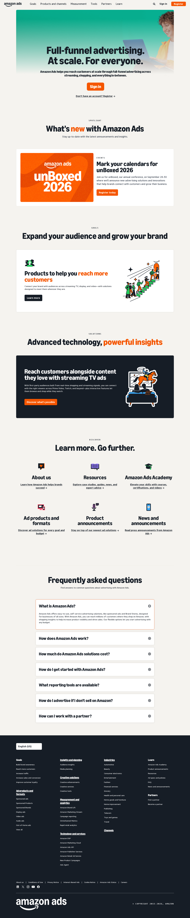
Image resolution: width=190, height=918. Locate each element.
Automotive (109, 764)
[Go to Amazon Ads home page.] (41, 903)
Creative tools (66, 791)
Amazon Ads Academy (157, 764)
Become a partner (155, 804)
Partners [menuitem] (153, 795)
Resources (152, 773)
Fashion (107, 782)
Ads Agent (64, 865)
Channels (109, 830)
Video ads (20, 816)
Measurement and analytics (69, 801)
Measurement (79, 3)
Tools (94, 3)
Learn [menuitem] (151, 760)
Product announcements (158, 769)
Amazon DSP (65, 838)
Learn (119, 3)
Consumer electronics (113, 773)
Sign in (163, 3)
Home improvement (112, 804)
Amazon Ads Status (108, 882)
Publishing (108, 808)
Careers (124, 882)
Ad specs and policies (156, 778)
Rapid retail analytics (68, 825)
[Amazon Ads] (11, 4)
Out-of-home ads (23, 825)
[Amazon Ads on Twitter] (22, 887)
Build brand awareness (25, 764)
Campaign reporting (68, 816)
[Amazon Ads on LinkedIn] (17, 887)
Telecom (107, 813)
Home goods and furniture (115, 800)
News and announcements (159, 786)
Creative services (67, 786)
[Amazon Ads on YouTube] (33, 887)
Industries (109, 760)
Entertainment (110, 778)
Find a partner (153, 800)
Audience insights (67, 764)
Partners (106, 3)
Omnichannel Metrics (68, 821)
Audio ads (20, 821)
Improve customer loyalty (26, 782)
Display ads (20, 812)
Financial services (111, 786)
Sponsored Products (24, 803)
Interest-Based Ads (71, 882)
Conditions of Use (35, 882)
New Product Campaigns (70, 860)
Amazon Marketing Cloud (70, 843)
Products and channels (53, 3)
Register (178, 3)
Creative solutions (69, 777)
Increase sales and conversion (28, 778)
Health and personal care (114, 795)
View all (19, 829)
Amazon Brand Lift (67, 807)
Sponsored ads (22, 799)
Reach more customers (25, 769)
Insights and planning (71, 760)
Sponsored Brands (23, 807)
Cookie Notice (89, 882)
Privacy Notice (53, 882)
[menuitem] (29, 812)
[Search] (154, 4)
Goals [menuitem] (19, 760)
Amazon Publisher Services (71, 851)
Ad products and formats (24, 792)
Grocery (107, 791)
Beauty (107, 769)
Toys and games (111, 817)
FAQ (149, 782)
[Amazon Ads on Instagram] (28, 887)
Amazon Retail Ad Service (70, 856)
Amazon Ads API (67, 847)
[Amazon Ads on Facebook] (38, 887)
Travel (106, 822)
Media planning (66, 769)
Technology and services (72, 833)
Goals (33, 3)
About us (20, 882)
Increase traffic (22, 773)
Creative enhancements (70, 782)
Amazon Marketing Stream (71, 812)
